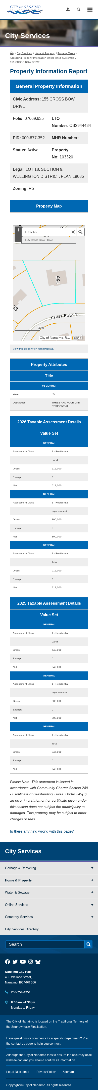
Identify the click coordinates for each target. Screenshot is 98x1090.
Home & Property (45, 53)
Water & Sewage (17, 892)
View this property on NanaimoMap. (33, 348)
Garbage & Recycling (20, 868)
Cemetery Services (19, 917)
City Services (24, 53)
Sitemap (68, 1072)
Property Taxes (66, 53)
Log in (68, 9)
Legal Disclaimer (17, 1072)
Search (78, 9)
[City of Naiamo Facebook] (7, 961)
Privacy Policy (46, 1072)
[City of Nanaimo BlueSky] (39, 961)
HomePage (12, 53)
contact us (18, 1043)
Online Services (16, 905)
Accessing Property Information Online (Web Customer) (42, 57)
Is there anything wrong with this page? (42, 831)
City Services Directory (22, 929)
